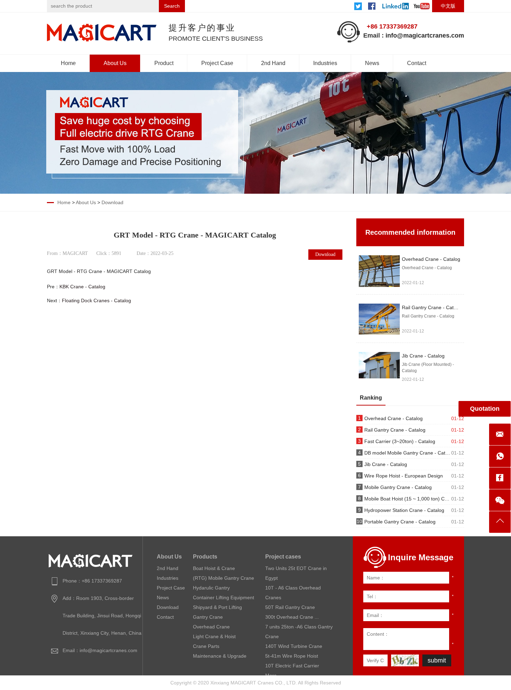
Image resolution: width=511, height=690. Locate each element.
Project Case (217, 63)
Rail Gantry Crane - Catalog (432, 307)
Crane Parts (206, 646)
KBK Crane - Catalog (82, 286)
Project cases (283, 557)
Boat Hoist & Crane (214, 568)
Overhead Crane (211, 626)
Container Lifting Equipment (223, 597)
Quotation (485, 408)
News (372, 63)
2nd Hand (273, 63)
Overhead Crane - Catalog (431, 259)
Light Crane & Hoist (214, 636)
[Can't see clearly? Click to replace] (405, 660)
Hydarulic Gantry (211, 588)
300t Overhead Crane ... (292, 617)
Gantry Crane (208, 617)
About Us (115, 63)
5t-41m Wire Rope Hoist (291, 656)
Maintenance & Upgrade (219, 656)
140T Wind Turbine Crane (293, 646)
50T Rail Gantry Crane (290, 607)
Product (163, 63)
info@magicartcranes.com (425, 35)
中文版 (448, 6)
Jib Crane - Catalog (423, 356)
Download (112, 202)
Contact (416, 63)
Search (172, 6)
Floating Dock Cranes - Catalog (96, 300)
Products (205, 557)
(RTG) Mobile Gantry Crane (223, 578)
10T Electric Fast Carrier (292, 665)
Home (68, 63)
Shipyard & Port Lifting (217, 607)
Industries (325, 63)
